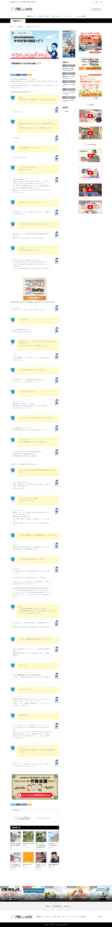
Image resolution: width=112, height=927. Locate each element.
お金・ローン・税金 (44, 16)
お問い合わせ (67, 906)
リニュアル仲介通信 (81, 16)
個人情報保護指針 (58, 906)
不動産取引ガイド (30, 16)
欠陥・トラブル (56, 16)
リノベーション (68, 16)
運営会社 (49, 906)
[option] (11, 894)
